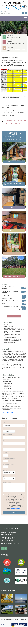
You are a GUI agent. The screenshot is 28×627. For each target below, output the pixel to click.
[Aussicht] (14, 244)
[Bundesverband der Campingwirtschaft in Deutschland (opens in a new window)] (21, 580)
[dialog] (14, 622)
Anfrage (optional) (7, 482)
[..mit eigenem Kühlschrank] (14, 198)
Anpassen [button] (3, 624)
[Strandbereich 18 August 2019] (21, 599)
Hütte (4, 422)
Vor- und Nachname (7, 434)
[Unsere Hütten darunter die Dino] (14, 267)
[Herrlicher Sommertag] (7, 609)
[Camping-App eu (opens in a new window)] (21, 571)
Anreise (5, 470)
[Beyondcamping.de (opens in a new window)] (7, 562)
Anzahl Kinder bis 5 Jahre (9, 458)
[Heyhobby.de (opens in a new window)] (7, 580)
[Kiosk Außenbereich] (21, 609)
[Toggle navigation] (25, 18)
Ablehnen (15, 624)
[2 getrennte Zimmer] (14, 221)
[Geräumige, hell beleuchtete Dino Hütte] (14, 175)
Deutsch (16, 625)
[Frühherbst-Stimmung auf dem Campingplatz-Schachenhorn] (7, 598)
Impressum (4, 543)
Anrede (4, 428)
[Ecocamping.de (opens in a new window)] (7, 571)
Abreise (5, 476)
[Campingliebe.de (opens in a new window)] (21, 562)
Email (4, 440)
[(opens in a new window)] (23, 13)
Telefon (4, 446)
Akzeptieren (22, 624)
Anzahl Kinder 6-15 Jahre (9, 464)
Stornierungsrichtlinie (8, 412)
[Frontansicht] (14, 152)
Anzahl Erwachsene (7, 452)
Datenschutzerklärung (15, 508)
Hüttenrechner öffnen (14, 316)
